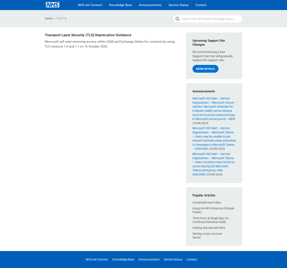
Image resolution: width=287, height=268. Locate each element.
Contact (201, 5)
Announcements (150, 5)
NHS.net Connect (90, 5)
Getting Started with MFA (208, 227)
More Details (205, 68)
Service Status (179, 5)
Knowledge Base (120, 5)
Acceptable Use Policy (206, 202)
